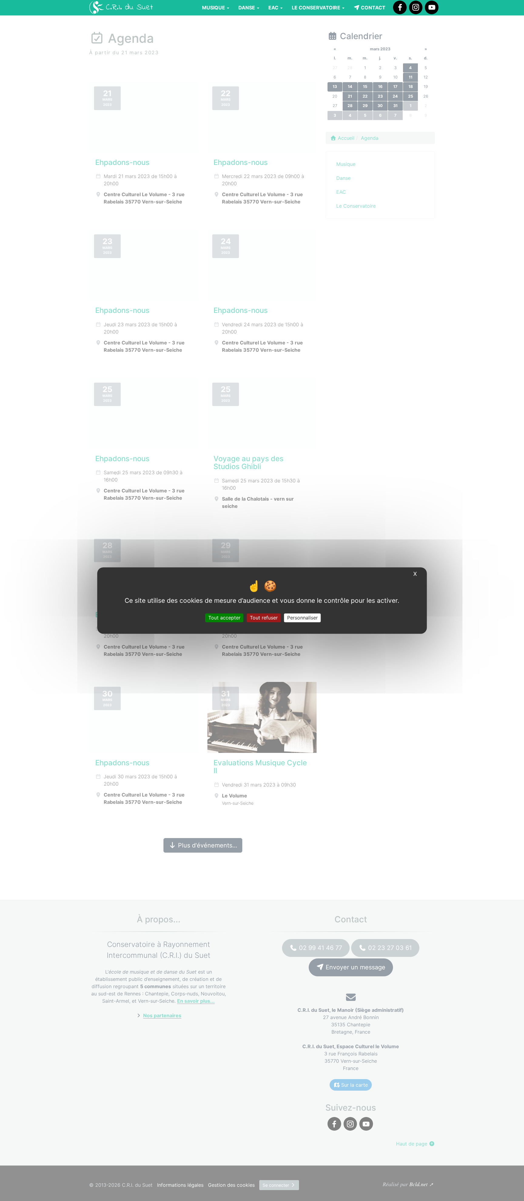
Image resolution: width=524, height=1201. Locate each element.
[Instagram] (415, 7)
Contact (372, 8)
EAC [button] (274, 8)
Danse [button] (247, 8)
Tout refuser (264, 618)
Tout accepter (224, 618)
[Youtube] (431, 7)
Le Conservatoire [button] (316, 8)
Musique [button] (214, 8)
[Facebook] (399, 7)
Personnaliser (302, 618)
